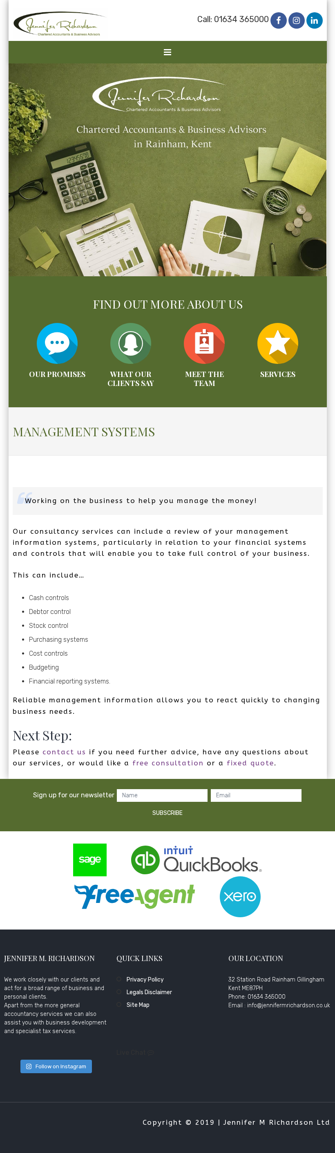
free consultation (168, 763)
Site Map (138, 1005)
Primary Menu (168, 54)
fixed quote (250, 763)
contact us (64, 752)
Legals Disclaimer (149, 992)
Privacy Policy (145, 979)
